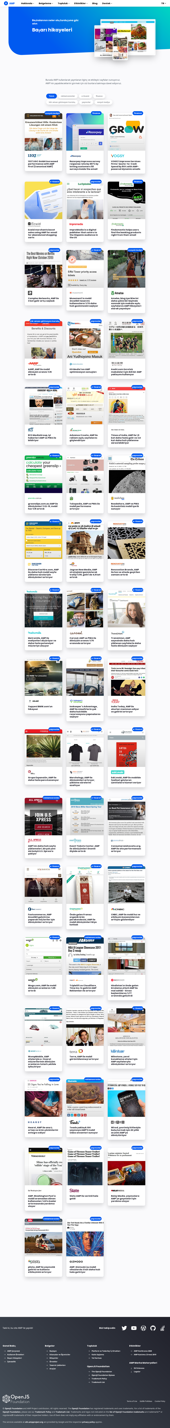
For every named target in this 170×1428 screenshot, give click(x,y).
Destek (106, 3)
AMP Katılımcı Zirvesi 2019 (145, 1354)
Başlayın (53, 1351)
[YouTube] (134, 1328)
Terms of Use (132, 1401)
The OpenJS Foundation (102, 1371)
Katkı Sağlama (98, 1354)
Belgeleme (45, 3)
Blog (94, 3)
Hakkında (26, 3)
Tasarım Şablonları (58, 1365)
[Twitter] (124, 1328)
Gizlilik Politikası (146, 1401)
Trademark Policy (99, 1378)
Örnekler (53, 1361)
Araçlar (53, 1368)
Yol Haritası (97, 1358)
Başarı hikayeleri (14, 1358)
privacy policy (88, 1422)
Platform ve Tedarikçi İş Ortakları (106, 1351)
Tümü (51, 96)
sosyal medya (103, 102)
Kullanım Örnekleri (15, 1354)
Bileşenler (54, 1358)
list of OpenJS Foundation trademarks (127, 1412)
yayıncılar (86, 102)
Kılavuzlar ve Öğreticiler (60, 1354)
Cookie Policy (160, 1401)
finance (99, 96)
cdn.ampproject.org (34, 1422)
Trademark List (98, 1382)
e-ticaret (85, 96)
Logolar (137, 1371)
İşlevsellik (11, 1361)
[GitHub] (153, 1328)
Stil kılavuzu (139, 1368)
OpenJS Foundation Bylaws (103, 1375)
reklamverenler (68, 96)
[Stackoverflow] (162, 1328)
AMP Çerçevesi (13, 1351)
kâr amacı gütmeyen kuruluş (62, 102)
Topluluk (63, 3)
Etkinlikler (80, 3)
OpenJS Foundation (14, 1408)
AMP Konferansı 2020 (143, 1351)
